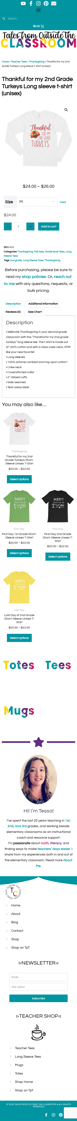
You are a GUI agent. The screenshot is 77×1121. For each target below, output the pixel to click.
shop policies (34, 277)
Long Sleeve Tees (33, 260)
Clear (63, 202)
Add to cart (48, 226)
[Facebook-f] (30, 3)
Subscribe (38, 998)
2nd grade (16, 260)
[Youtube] (23, 3)
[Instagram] (38, 3)
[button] (39, 10)
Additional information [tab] (43, 303)
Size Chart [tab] (35, 311)
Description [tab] (13, 303)
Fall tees (39, 251)
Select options (19, 479)
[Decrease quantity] (8, 226)
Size (9, 202)
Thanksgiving (36, 61)
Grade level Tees (54, 251)
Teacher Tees (19, 61)
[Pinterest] (46, 3)
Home (5, 61)
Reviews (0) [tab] (13, 311)
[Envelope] (53, 3)
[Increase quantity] (30, 226)
